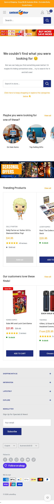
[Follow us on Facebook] (5, 460)
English (7, 446)
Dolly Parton (11, 227)
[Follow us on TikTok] (34, 460)
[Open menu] (4, 12)
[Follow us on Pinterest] (22, 460)
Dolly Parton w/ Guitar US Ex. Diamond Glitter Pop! (18, 231)
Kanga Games (11, 320)
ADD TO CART (20, 353)
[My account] (42, 12)
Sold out (19, 259)
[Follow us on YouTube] (28, 460)
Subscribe (12, 431)
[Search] (47, 20)
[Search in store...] (47, 83)
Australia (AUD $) (26, 446)
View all (47, 115)
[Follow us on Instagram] (16, 460)
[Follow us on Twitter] (11, 460)
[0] (48, 12)
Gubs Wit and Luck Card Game (19, 323)
